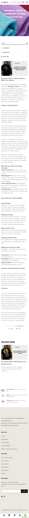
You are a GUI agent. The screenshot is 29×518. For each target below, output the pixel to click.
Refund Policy (4, 464)
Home (3, 436)
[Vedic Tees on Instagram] (4, 496)
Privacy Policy (5, 460)
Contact (3, 473)
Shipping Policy (5, 470)
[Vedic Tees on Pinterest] (1, 496)
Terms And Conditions (7, 457)
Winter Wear (4, 439)
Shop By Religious (6, 445)
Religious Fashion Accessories (9, 449)
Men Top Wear (5, 442)
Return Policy (4, 467)
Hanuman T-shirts (13, 86)
